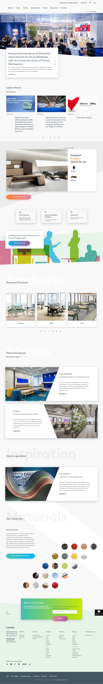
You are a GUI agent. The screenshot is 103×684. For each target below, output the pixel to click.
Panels (47, 648)
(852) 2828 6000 (11, 636)
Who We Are (21, 629)
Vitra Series (64, 8)
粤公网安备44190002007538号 (63, 674)
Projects (45, 8)
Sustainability (22, 631)
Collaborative (48, 650)
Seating (47, 643)
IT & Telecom (74, 646)
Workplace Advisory (36, 629)
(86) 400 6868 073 (11, 628)
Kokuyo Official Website (91, 11)
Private (47, 633)
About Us (10, 8)
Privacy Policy (53, 670)
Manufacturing (75, 648)
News (20, 633)
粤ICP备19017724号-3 (54, 674)
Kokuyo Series (54, 8)
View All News (10, 86)
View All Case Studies (13, 351)
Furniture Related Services (38, 631)
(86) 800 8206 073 (11, 630)
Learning (47, 637)
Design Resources (35, 8)
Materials (61, 631)
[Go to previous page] (44, 132)
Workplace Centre (73, 3)
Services (18, 8)
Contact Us (84, 3)
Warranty (34, 633)
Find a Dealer (63, 3)
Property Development (76, 650)
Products (25, 8)
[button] (95, 3)
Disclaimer (44, 670)
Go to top (8, 608)
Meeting (47, 635)
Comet (72, 142)
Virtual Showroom (89, 629)
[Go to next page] (59, 132)
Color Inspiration (62, 633)
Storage (47, 646)
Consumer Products (76, 643)
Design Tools (61, 629)
